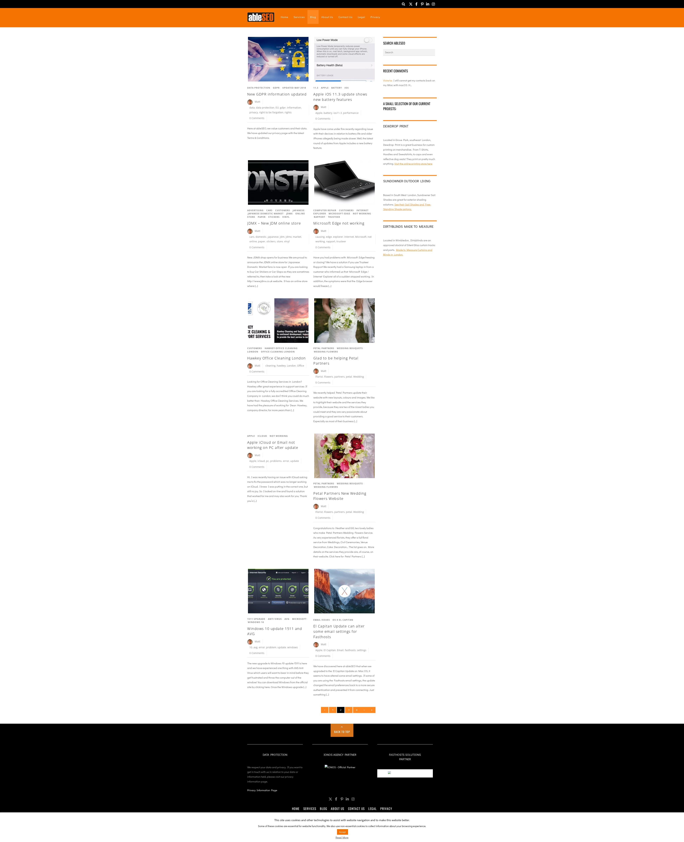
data (252, 107)
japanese (273, 236)
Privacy (375, 17)
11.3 (315, 87)
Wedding (358, 376)
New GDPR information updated (277, 94)
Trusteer (334, 216)
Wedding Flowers (326, 351)
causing (320, 236)
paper (261, 241)
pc (267, 461)
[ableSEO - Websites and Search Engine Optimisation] (260, 20)
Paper (262, 216)
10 (250, 647)
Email (340, 650)
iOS (346, 87)
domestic (261, 236)
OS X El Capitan (343, 619)
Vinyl (286, 216)
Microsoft (360, 236)
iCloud (262, 435)
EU (277, 107)
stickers (271, 241)
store (280, 241)
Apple (325, 87)
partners (339, 376)
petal (349, 376)
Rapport (319, 216)
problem (271, 647)
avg (255, 647)
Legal (361, 17)
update (294, 461)
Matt (257, 101)
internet (349, 236)
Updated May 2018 (294, 87)
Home (284, 17)
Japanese (299, 210)
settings (361, 650)
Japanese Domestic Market (266, 213)
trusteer (341, 241)
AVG (286, 618)
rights (288, 112)
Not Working (362, 213)
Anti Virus (275, 618)
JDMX (289, 213)
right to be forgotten (271, 112)
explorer (338, 236)
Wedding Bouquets (350, 348)
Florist (319, 376)
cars (251, 236)
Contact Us (345, 17)
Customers (282, 210)
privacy (253, 112)
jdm (282, 236)
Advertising (255, 210)
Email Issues (321, 619)
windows (292, 647)
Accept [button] (342, 831)
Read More (342, 837)
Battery (336, 87)
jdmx (289, 236)
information (294, 107)
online (253, 241)
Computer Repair (324, 210)
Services (299, 17)
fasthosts (350, 650)
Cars (269, 210)
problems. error (279, 461)
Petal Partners (323, 348)
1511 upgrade (256, 618)
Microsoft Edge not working (338, 223)
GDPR (276, 87)
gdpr (283, 107)
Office (300, 365)
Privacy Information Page (262, 790)
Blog (313, 17)
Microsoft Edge (339, 213)
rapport (330, 241)
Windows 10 (256, 622)
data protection (265, 107)
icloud (261, 461)
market (297, 236)
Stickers (274, 216)
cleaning (270, 365)
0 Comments (256, 118)
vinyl (287, 241)
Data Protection (258, 87)
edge (329, 236)
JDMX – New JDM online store (274, 223)
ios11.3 (337, 113)
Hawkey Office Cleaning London (276, 358)
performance (351, 113)
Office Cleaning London (278, 351)
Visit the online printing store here (413, 163)
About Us (327, 17)
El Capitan (330, 650)
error (262, 647)
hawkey (281, 365)
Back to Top (342, 732)
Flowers (328, 376)
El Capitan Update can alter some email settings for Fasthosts (339, 631)
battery (328, 113)
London (291, 365)
